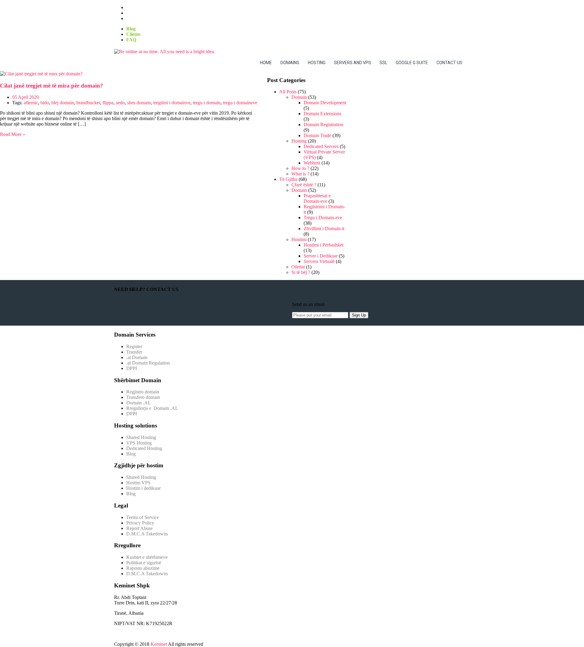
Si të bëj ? (300, 272)
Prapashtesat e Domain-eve (317, 198)
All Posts (288, 91)
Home (266, 62)
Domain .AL (138, 402)
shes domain (139, 102)
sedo (120, 102)
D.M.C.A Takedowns (147, 533)
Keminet (159, 644)
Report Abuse (139, 528)
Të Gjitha (288, 179)
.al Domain (137, 357)
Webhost (312, 162)
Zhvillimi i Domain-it (324, 228)
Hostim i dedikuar (143, 488)
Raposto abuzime (143, 568)
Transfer (134, 352)
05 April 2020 (25, 97)
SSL (383, 62)
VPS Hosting (139, 442)
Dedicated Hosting (144, 448)
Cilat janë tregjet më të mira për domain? (51, 85)
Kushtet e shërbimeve (147, 557)
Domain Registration (323, 124)
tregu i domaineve (240, 102)
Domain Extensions (322, 113)
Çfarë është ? (303, 184)
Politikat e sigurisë (143, 562)
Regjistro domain (142, 391)
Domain (299, 97)
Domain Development (325, 102)
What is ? (300, 173)
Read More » (12, 134)
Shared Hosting (141, 437)
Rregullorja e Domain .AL (152, 408)
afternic (31, 102)
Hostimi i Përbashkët (323, 244)
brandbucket (88, 102)
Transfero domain (143, 397)
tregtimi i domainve (171, 102)
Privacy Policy (140, 522)
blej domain (62, 102)
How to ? (300, 168)
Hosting (316, 62)
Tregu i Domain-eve (323, 217)
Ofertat (298, 266)
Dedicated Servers (321, 146)
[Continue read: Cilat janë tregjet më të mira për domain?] (41, 73)
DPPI (131, 368)
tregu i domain (207, 102)
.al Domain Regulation (148, 362)
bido (44, 102)
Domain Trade (317, 135)
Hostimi (299, 239)
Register (134, 346)
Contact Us (449, 62)
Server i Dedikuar (321, 255)
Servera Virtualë (319, 261)
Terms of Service (142, 517)
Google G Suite (412, 62)
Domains (289, 62)
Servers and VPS (352, 62)
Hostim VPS (138, 482)
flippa (108, 102)
